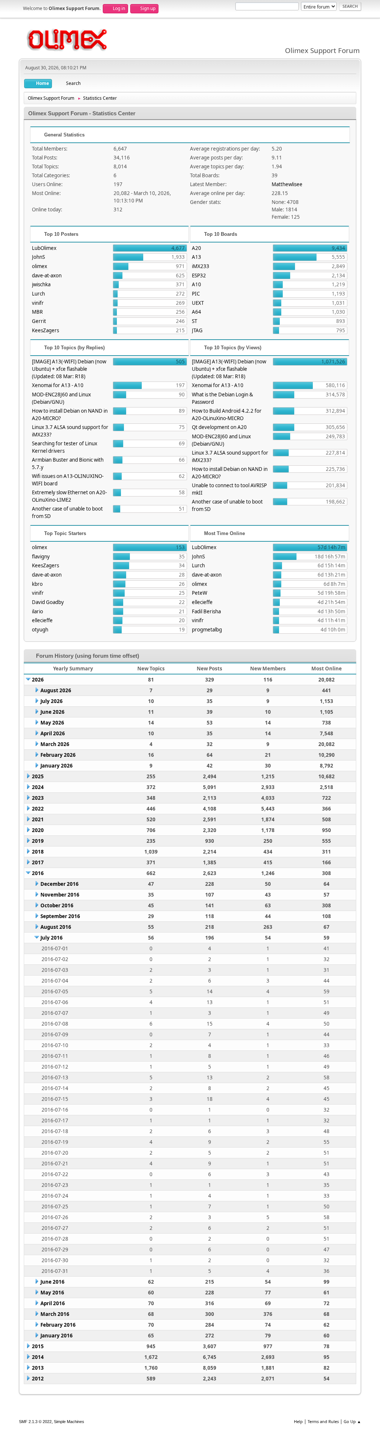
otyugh (40, 629)
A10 (196, 284)
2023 (38, 798)
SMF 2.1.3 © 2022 (35, 1421)
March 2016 (54, 1314)
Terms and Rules (323, 1421)
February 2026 (58, 755)
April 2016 (52, 1303)
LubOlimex (44, 248)
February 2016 (58, 1324)
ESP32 (199, 275)
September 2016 (60, 916)
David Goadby (48, 602)
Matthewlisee (287, 184)
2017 (38, 862)
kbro (37, 584)
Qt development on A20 (219, 427)
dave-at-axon (47, 275)
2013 (38, 1367)
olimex (39, 266)
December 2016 (59, 884)
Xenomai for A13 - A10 (57, 385)
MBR (37, 311)
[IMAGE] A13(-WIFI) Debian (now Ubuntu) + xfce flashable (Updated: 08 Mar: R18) (69, 369)
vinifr (38, 303)
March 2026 (54, 744)
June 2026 (52, 712)
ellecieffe (42, 620)
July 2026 (51, 701)
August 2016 (55, 927)
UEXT (198, 303)
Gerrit (39, 321)
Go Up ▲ (352, 1421)
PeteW (199, 593)
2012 (38, 1378)
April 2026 (52, 733)
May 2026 (52, 722)
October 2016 (56, 905)
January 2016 (56, 1335)
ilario (37, 611)
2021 (38, 819)
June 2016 (52, 1281)
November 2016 (59, 894)
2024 (38, 787)
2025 (38, 776)
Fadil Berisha (206, 611)
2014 (38, 1357)
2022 (38, 808)
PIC (196, 293)
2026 (38, 679)
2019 (38, 841)
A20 (196, 248)
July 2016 (51, 937)
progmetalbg (207, 629)
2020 (38, 830)
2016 (38, 873)
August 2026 (55, 690)
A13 (196, 257)
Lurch (38, 293)
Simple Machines (69, 1421)
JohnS (38, 257)
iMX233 (200, 266)
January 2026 (56, 765)
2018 (38, 851)
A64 (196, 311)
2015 (38, 1346)
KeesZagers (45, 330)
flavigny (41, 556)
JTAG (197, 330)
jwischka (41, 284)
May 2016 (52, 1292)
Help (298, 1421)
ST (194, 321)
